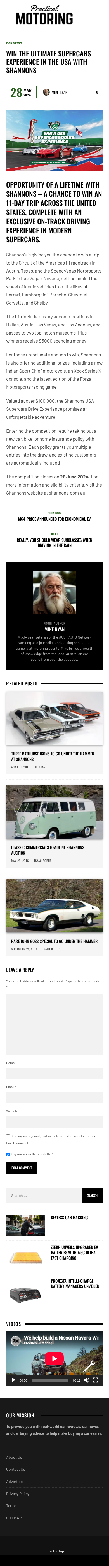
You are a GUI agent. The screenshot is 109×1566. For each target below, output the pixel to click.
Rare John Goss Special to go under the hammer (54, 941)
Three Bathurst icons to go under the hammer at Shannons (52, 756)
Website (12, 1111)
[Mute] (86, 1380)
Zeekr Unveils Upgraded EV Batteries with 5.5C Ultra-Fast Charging (74, 1253)
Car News (14, 43)
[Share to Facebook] (27, 1560)
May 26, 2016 (20, 860)
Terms (11, 1505)
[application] (54, 1358)
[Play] (13, 1380)
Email (11, 1087)
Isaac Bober (42, 860)
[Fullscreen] (95, 1380)
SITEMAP (14, 1517)
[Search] (98, 15)
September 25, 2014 (24, 949)
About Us (14, 1457)
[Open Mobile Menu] (88, 15)
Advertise (14, 1481)
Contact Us (15, 1469)
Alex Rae (40, 767)
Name (11, 1062)
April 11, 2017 (20, 767)
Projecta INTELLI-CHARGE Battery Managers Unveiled (75, 1283)
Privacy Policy (17, 1493)
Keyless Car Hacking (69, 1217)
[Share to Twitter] (81, 1560)
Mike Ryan (60, 92)
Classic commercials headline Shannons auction (47, 850)
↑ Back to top (54, 1551)
